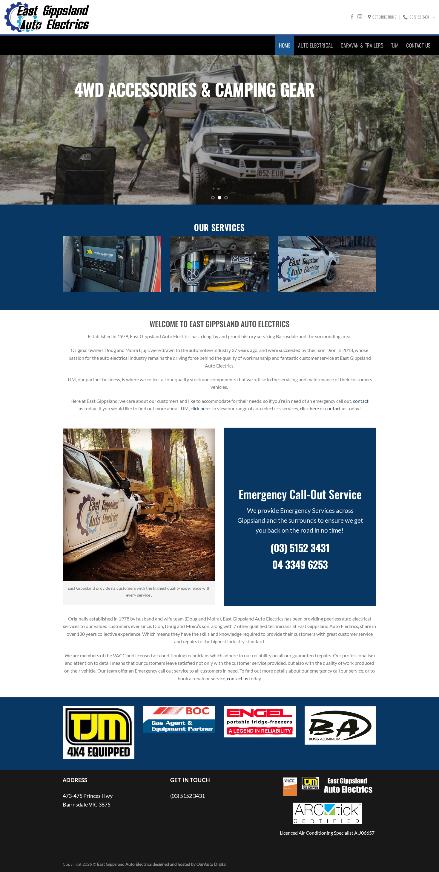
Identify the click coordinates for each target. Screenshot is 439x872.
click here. (201, 408)
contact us (335, 408)
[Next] (422, 130)
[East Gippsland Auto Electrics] (47, 17)
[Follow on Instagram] (359, 17)
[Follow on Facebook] (352, 17)
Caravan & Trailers (362, 45)
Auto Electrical (315, 45)
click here (309, 408)
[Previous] (16, 130)
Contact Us (418, 45)
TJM (394, 45)
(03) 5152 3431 (300, 547)
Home (284, 45)
